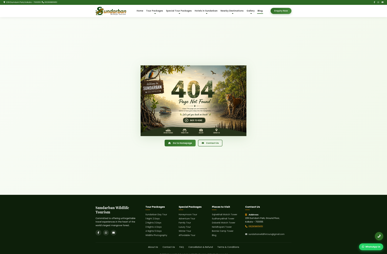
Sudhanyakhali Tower (223, 218)
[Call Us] (379, 236)
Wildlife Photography (156, 235)
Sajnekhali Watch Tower (224, 214)
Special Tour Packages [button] (179, 10)
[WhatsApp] (378, 2)
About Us (153, 247)
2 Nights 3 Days (153, 222)
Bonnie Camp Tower (222, 231)
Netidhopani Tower (222, 226)
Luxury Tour (185, 226)
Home (140, 10)
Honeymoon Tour (188, 214)
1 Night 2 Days (152, 218)
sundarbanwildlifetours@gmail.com (267, 234)
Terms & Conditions (228, 247)
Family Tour (185, 222)
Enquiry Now (281, 10)
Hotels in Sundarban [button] (206, 10)
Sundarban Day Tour (156, 214)
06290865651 (50, 2)
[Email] (382, 2)
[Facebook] (374, 2)
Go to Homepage (182, 143)
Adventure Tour (187, 218)
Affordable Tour (187, 235)
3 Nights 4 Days (153, 226)
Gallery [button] (251, 10)
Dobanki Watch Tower (223, 222)
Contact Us (212, 143)
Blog (260, 10)
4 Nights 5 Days (153, 231)
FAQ (181, 247)
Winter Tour (185, 231)
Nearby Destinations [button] (232, 10)
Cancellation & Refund (200, 247)
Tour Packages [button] (154, 10)
